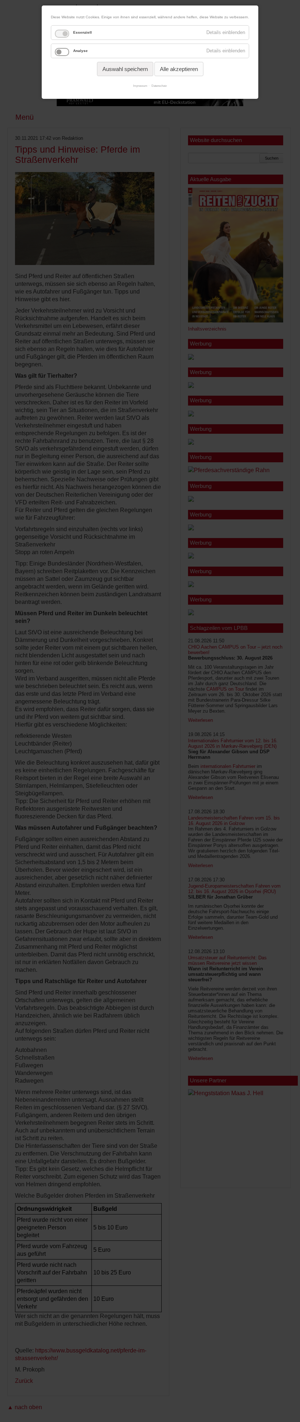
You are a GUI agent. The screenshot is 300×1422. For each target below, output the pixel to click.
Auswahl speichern (125, 69)
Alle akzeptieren (179, 69)
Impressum (140, 85)
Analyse (80, 51)
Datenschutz (159, 85)
